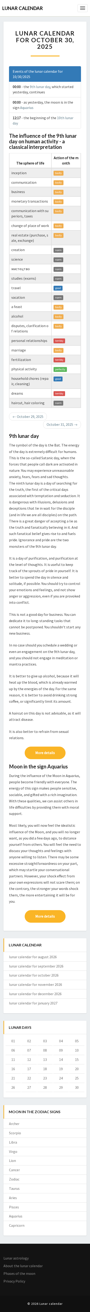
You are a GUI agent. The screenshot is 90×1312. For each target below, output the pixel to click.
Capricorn (16, 1225)
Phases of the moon (19, 1273)
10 (77, 1050)
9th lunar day (40, 86)
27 (29, 1087)
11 (13, 1059)
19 (61, 1068)
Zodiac (14, 1179)
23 (45, 1078)
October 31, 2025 (62, 424)
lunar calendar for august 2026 (33, 956)
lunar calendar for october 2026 (34, 975)
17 (29, 1068)
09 (61, 1050)
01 (13, 1041)
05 (77, 1041)
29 (61, 1087)
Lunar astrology (16, 1258)
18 (45, 1068)
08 (45, 1050)
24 (61, 1078)
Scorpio (15, 1133)
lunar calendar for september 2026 (36, 966)
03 (45, 1041)
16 (13, 1068)
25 (77, 1078)
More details (45, 752)
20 (77, 1068)
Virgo (13, 1151)
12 (29, 1059)
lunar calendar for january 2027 (33, 1003)
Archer (14, 1123)
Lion (12, 1160)
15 (77, 1059)
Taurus (14, 1188)
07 (29, 1050)
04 (61, 1041)
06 (13, 1050)
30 (77, 1087)
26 (13, 1087)
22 (29, 1078)
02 (29, 1041)
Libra (13, 1142)
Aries (13, 1197)
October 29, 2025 (27, 416)
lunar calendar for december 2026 (35, 993)
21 (13, 1078)
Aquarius (26, 107)
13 (45, 1059)
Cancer (14, 1170)
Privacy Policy (14, 1281)
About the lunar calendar (23, 1265)
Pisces (14, 1207)
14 (61, 1059)
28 (45, 1087)
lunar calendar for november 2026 (35, 984)
